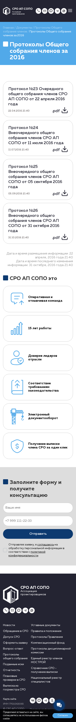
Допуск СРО (11, 637)
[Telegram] (57, 11)
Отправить (38, 534)
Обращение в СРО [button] (15, 631)
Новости (9, 625)
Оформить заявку (15, 642)
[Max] (51, 11)
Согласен (63, 715)
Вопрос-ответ (13, 648)
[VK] (32, 700)
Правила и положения (46, 631)
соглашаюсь (45, 544)
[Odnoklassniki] (52, 700)
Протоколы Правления (47, 637)
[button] (70, 11)
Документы (24, 27)
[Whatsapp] (63, 11)
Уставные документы (45, 625)
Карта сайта (9, 699)
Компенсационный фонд (47, 642)
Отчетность (11, 670)
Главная (8, 27)
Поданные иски (13, 664)
